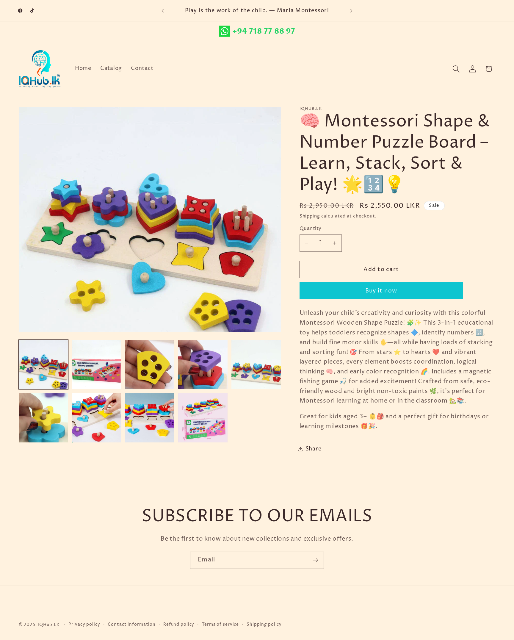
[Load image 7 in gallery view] (96, 417)
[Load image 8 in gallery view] (149, 417)
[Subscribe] (315, 560)
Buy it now (381, 291)
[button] (456, 69)
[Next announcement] (351, 11)
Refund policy (178, 624)
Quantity (311, 228)
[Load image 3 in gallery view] (149, 364)
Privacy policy (84, 624)
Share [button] (313, 449)
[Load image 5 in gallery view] (256, 364)
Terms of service (220, 624)
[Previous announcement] (162, 11)
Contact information (132, 624)
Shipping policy (264, 624)
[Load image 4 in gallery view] (203, 364)
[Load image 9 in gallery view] (203, 417)
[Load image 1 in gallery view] (43, 364)
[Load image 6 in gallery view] (43, 417)
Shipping (310, 216)
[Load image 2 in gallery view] (96, 364)
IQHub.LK (49, 625)
